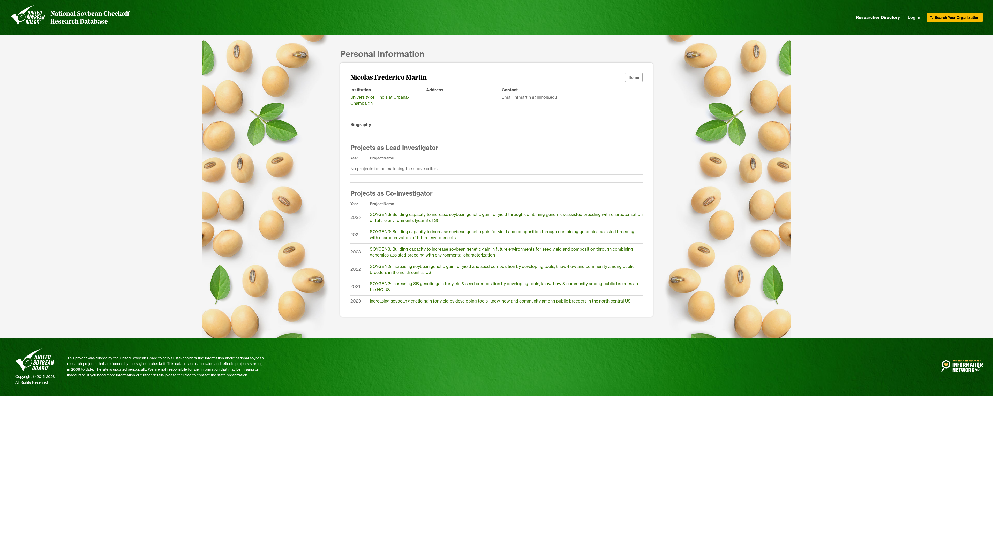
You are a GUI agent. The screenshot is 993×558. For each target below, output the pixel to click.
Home (634, 77)
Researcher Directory (878, 17)
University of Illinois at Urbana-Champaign (379, 100)
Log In (914, 17)
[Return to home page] (28, 18)
